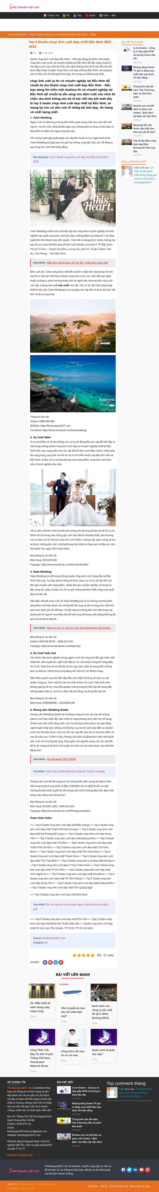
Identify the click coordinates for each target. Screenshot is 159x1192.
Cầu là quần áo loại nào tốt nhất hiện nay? (73, 1012)
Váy (79, 15)
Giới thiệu (93, 1186)
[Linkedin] (135, 1170)
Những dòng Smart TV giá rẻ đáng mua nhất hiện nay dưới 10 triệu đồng (143, 72)
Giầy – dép (109, 15)
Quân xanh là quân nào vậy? (103, 1052)
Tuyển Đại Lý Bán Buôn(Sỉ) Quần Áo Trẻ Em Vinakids (75, 771)
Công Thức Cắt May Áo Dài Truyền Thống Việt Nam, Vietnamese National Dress (41, 1058)
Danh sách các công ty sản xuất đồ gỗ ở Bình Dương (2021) (102, 1011)
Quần (92, 15)
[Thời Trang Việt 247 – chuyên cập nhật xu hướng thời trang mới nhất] (23, 6)
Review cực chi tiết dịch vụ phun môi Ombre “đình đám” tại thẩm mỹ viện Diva (144, 111)
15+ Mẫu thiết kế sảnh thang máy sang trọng (40, 1007)
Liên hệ (103, 1186)
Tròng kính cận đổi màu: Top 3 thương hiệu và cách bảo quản (143, 91)
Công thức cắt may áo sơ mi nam (72, 1053)
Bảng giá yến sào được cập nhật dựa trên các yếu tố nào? (144, 128)
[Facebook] (123, 1170)
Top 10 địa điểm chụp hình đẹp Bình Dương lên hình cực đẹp (144, 146)
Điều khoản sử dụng (140, 1186)
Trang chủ (53, 15)
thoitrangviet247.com (53, 938)
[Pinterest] (147, 1170)
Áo (68, 15)
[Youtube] (141, 1170)
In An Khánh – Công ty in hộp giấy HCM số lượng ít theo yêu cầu (144, 53)
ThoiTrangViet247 (17, 34)
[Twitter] (129, 1170)
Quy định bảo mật (118, 1186)
